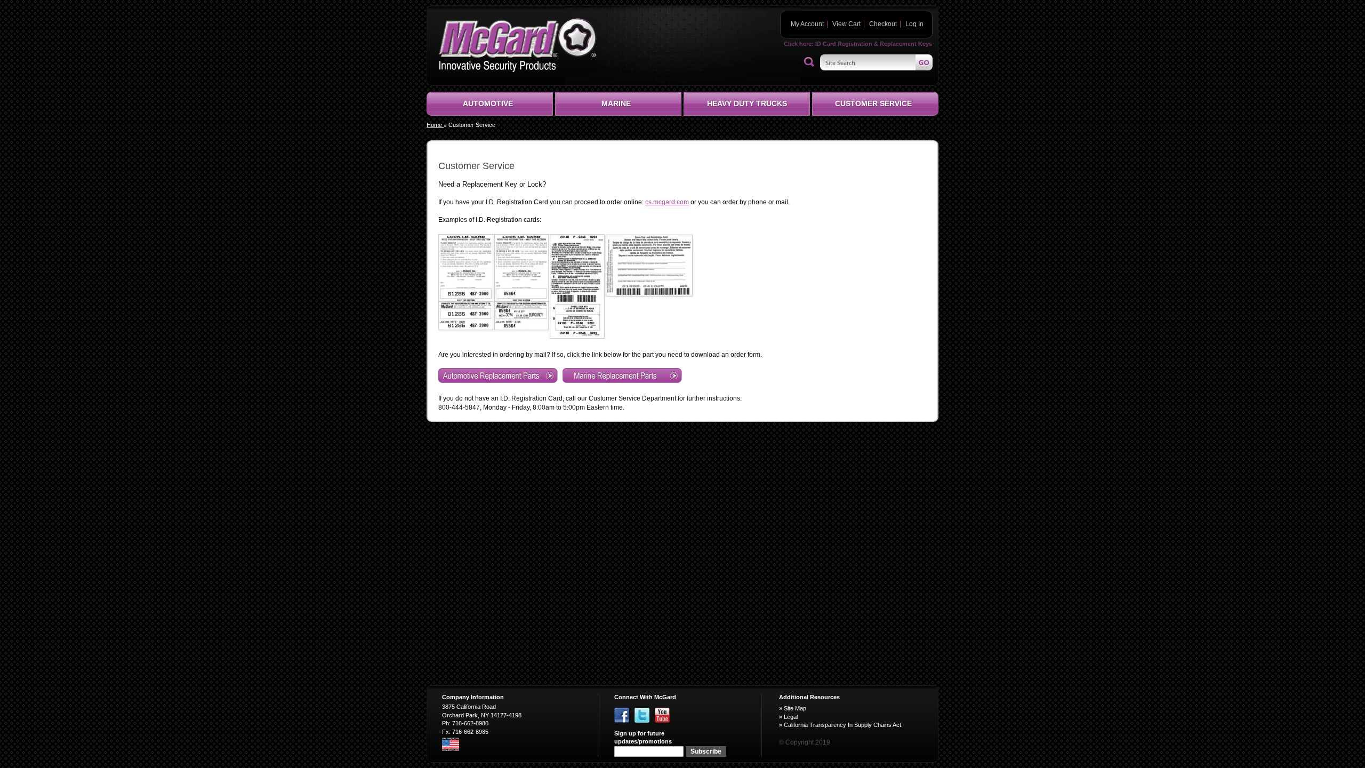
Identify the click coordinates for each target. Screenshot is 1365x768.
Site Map (795, 708)
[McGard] (517, 45)
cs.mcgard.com (667, 202)
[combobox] (876, 62)
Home (435, 125)
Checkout (883, 24)
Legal (791, 717)
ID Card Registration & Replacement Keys (873, 44)
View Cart (846, 24)
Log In (914, 24)
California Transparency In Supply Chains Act (842, 725)
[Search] (809, 62)
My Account (807, 24)
